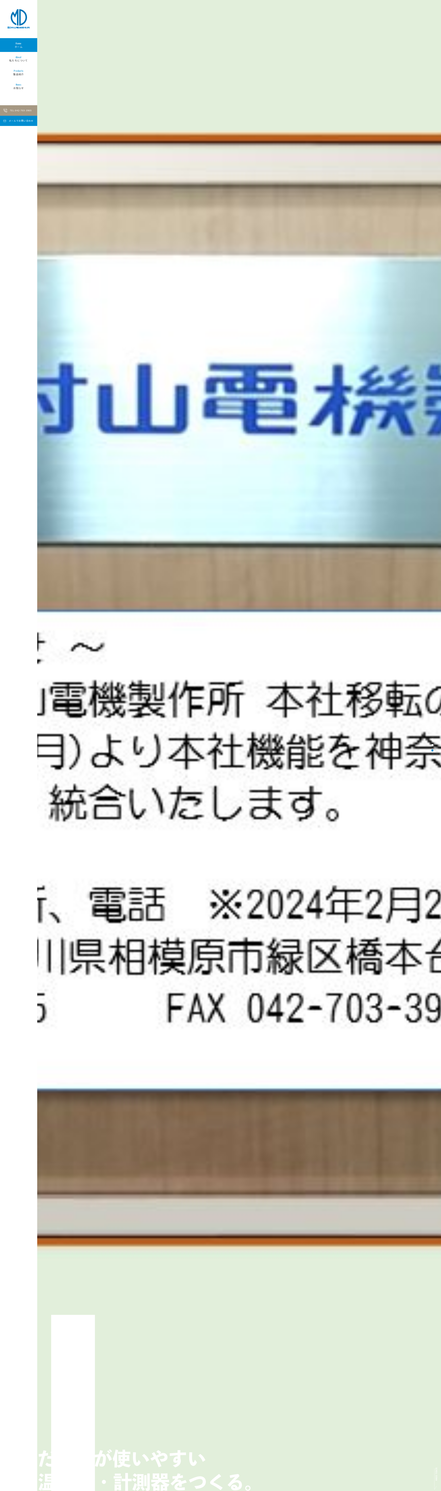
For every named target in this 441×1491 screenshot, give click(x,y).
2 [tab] (432, 745)
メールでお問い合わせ (21, 120)
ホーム (19, 45)
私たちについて (18, 58)
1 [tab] (432, 740)
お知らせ (18, 86)
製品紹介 (18, 72)
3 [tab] (432, 750)
